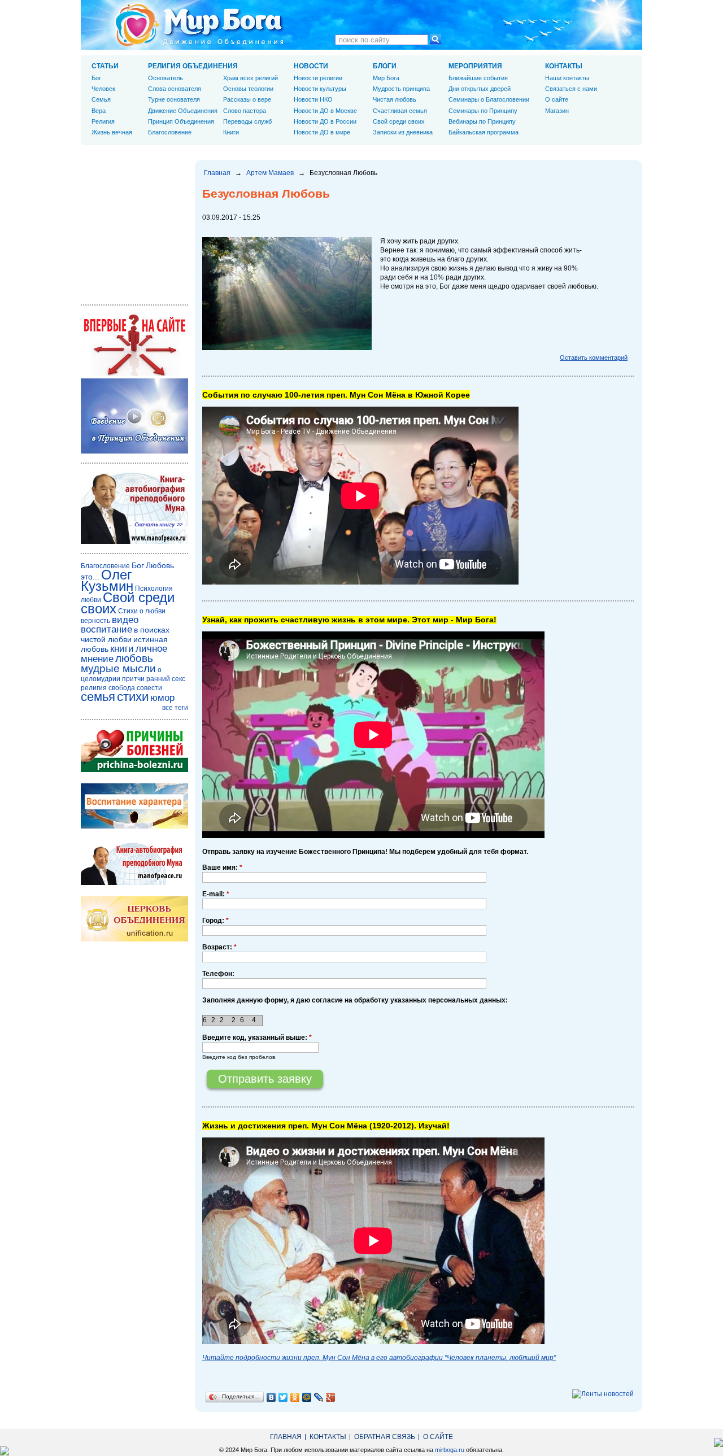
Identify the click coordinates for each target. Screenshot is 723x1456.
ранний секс (165, 679)
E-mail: (215, 894)
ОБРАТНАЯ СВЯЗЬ (384, 1437)
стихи (133, 697)
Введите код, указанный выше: (257, 1037)
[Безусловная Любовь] (287, 348)
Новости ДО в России (325, 121)
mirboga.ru (449, 1449)
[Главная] (199, 25)
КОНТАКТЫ (563, 66)
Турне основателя (174, 99)
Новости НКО (313, 99)
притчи (133, 679)
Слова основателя (174, 88)
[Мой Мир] (307, 1397)
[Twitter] (283, 1397)
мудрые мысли (118, 668)
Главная (217, 173)
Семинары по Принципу (482, 110)
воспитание (106, 629)
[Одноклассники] (295, 1397)
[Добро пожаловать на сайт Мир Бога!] (134, 374)
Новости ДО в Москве (325, 110)
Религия (103, 121)
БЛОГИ (385, 66)
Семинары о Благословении (488, 99)
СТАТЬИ (105, 66)
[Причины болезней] (134, 770)
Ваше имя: (222, 867)
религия (94, 688)
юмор (162, 697)
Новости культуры (320, 88)
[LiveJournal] (319, 1397)
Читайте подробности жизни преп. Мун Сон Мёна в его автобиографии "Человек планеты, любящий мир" (379, 1358)
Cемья (101, 99)
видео (125, 619)
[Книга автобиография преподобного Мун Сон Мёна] (134, 883)
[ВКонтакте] (271, 1397)
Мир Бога (386, 78)
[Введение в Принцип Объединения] (134, 451)
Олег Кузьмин (107, 580)
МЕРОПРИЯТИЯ (475, 66)
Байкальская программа (483, 132)
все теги (175, 708)
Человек (103, 88)
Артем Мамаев (270, 173)
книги (122, 648)
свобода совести (135, 688)
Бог (96, 78)
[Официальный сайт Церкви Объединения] (134, 939)
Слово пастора (244, 110)
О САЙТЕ (438, 1437)
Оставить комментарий (594, 357)
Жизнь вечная (112, 132)
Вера (99, 110)
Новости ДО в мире (322, 132)
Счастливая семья (400, 110)
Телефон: (218, 974)
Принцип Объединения (181, 121)
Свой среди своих (399, 121)
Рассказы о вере (247, 99)
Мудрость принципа (401, 88)
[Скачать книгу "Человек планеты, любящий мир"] (134, 542)
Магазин (557, 110)
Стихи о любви (141, 611)
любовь (134, 658)
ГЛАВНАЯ (286, 1437)
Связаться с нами (571, 88)
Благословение (169, 132)
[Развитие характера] (134, 826)
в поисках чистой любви (125, 634)
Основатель (165, 78)
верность (95, 621)
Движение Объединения (182, 110)
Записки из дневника (403, 132)
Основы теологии (248, 88)
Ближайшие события (478, 78)
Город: (215, 921)
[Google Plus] (331, 1397)
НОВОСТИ (311, 66)
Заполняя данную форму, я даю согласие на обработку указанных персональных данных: (355, 1000)
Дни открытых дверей (479, 88)
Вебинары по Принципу (482, 121)
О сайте (556, 99)
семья (98, 697)
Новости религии (318, 78)
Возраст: (219, 947)
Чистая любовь (394, 99)
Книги (231, 132)
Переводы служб (247, 121)
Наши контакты (567, 78)
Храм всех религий (250, 78)
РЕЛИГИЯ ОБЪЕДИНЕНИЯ (193, 66)
